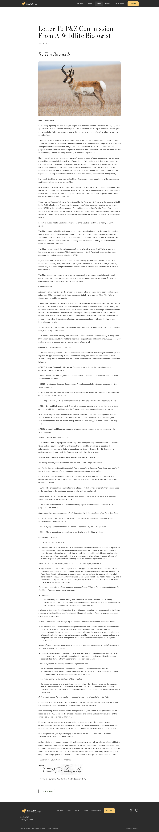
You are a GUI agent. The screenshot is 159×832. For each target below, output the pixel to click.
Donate (133, 4)
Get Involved (119, 4)
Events (107, 4)
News (99, 4)
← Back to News (47, 791)
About (90, 4)
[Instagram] (137, 810)
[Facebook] (131, 810)
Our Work (80, 4)
